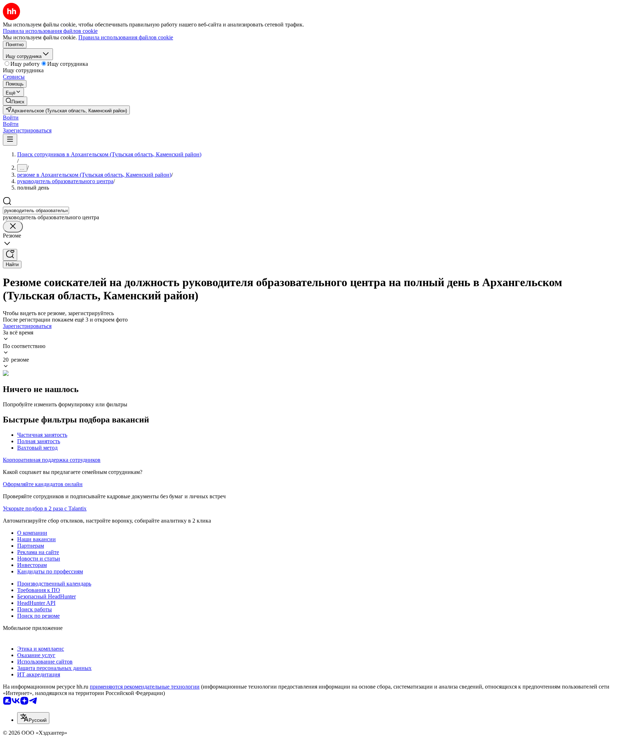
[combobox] (36, 210)
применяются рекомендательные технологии (145, 687)
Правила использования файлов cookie (125, 37)
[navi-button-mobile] (10, 140)
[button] (11, 117)
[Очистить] (13, 227)
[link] (15, 101)
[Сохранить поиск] (10, 255)
